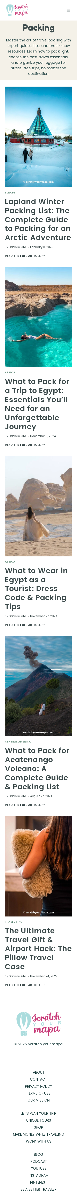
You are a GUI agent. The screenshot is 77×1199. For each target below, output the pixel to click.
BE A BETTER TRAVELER (38, 1189)
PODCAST (38, 1161)
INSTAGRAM (38, 1175)
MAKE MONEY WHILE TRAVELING (38, 1134)
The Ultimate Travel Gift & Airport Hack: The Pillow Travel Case (38, 949)
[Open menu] (68, 10)
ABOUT (38, 1072)
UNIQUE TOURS (38, 1120)
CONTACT (38, 1079)
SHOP (38, 1127)
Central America (18, 741)
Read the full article (25, 256)
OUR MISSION (39, 1100)
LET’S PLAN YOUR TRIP (38, 1113)
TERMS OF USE (38, 1093)
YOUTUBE (38, 1168)
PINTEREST (38, 1182)
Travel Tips (13, 921)
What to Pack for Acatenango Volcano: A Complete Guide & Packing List (37, 768)
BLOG (38, 1154)
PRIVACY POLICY (38, 1086)
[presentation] (38, 137)
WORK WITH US (38, 1141)
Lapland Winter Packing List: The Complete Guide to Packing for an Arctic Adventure (38, 219)
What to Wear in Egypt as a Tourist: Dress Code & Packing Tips (36, 588)
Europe (10, 192)
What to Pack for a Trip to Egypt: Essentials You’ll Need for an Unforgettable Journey (37, 404)
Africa (10, 372)
